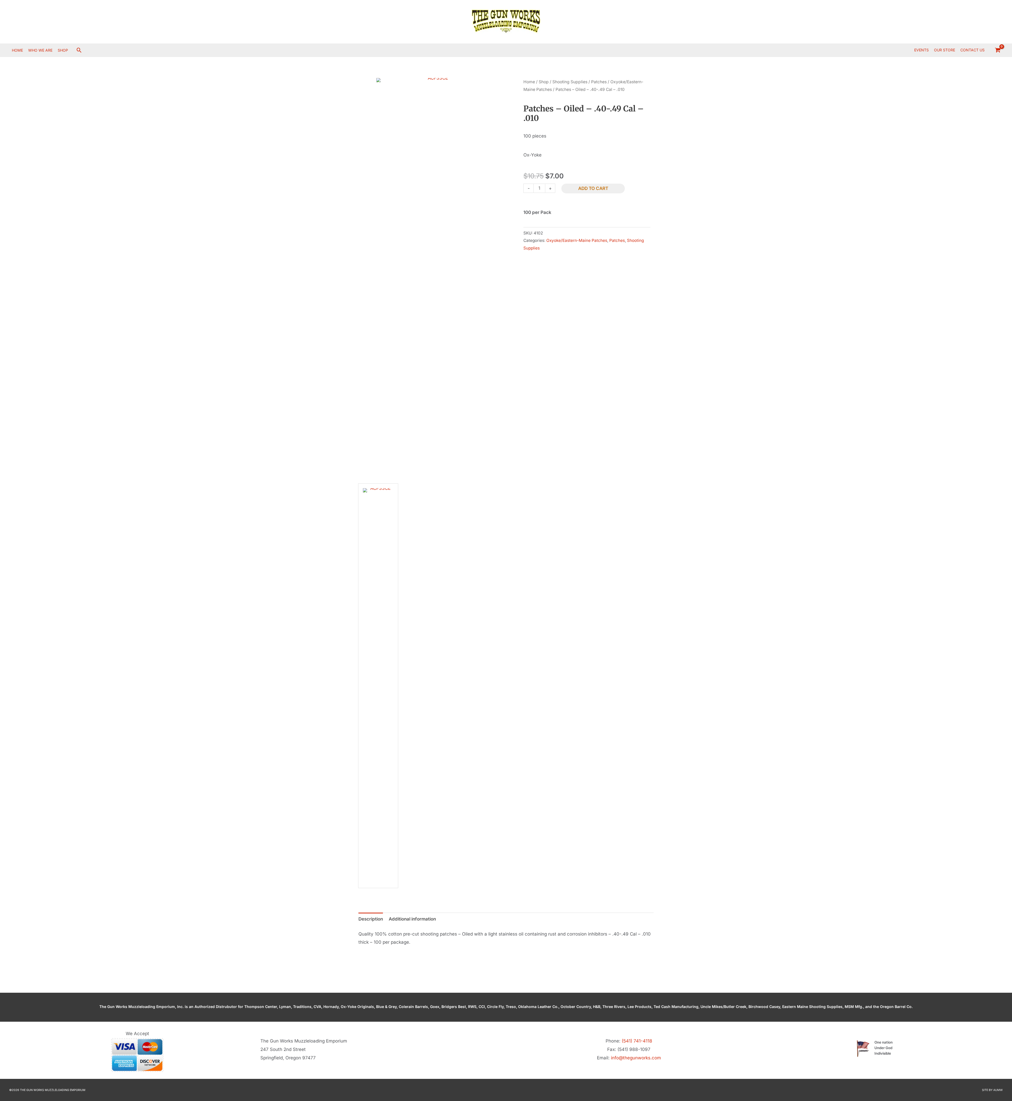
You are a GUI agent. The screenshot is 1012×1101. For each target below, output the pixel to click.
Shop (544, 81)
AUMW (998, 1090)
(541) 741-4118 (637, 1041)
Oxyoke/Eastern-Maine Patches (576, 240)
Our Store (944, 50)
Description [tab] (370, 919)
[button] (79, 50)
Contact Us (972, 50)
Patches (599, 81)
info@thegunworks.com (636, 1057)
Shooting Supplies (569, 81)
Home (529, 81)
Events (921, 50)
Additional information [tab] (412, 919)
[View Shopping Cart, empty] (997, 50)
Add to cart (593, 188)
